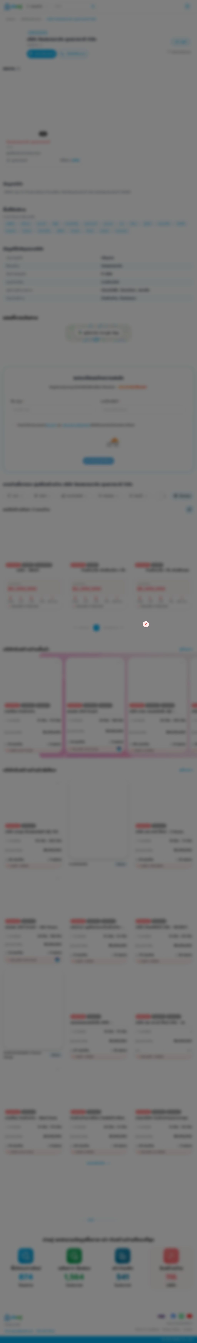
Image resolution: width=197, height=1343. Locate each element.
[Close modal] (146, 624)
